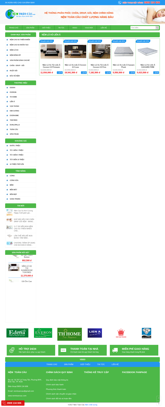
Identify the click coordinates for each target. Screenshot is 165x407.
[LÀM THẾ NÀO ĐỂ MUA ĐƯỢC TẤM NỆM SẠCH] (10, 236)
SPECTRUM (14, 134)
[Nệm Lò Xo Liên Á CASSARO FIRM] (147, 51)
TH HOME (13, 97)
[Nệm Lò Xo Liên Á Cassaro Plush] (123, 51)
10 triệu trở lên (17, 164)
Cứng (12, 176)
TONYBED (13, 120)
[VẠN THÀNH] (120, 333)
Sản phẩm (30, 28)
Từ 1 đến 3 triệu (16, 150)
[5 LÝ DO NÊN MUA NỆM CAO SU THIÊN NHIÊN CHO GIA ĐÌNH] (10, 227)
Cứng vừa (14, 180)
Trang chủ (13, 28)
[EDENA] (17, 333)
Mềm (11, 185)
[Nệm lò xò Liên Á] (20, 14)
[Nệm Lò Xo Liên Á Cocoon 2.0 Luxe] (75, 51)
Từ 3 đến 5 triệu (16, 155)
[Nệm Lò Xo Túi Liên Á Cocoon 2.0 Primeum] (51, 51)
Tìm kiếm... (157, 27)
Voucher (89, 28)
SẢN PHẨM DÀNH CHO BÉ (20, 60)
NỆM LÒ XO (14, 50)
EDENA (12, 88)
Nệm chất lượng (91, 405)
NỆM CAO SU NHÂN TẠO (19, 45)
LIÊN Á (12, 101)
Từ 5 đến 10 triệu (17, 159)
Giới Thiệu (46, 28)
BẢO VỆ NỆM (15, 76)
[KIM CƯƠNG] (146, 333)
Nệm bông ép (15, 55)
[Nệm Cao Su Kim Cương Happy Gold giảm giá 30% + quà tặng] (10, 212)
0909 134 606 (14, 403)
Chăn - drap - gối (17, 65)
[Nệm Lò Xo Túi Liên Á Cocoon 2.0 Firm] (99, 51)
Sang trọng (15, 199)
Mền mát (13, 190)
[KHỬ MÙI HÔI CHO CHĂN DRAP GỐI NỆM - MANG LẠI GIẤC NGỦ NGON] (10, 220)
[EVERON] (43, 333)
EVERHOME (14, 115)
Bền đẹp (13, 194)
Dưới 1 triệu (15, 146)
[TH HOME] (69, 334)
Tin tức (61, 28)
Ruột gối (13, 71)
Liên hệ (104, 28)
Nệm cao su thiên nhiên (20, 40)
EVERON (13, 92)
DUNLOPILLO (15, 125)
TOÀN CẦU (14, 129)
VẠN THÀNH (14, 106)
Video (74, 28)
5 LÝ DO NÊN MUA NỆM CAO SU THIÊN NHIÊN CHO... (23, 228)
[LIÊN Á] (94, 333)
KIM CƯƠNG (14, 111)
